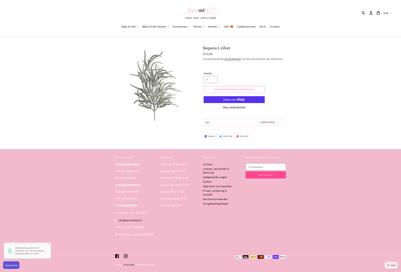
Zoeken (207, 181)
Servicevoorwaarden (215, 199)
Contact (208, 164)
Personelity (129, 265)
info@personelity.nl (130, 220)
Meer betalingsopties (234, 107)
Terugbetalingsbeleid (215, 203)
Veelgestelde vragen (215, 177)
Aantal (208, 73)
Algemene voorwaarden (217, 186)
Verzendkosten (232, 59)
